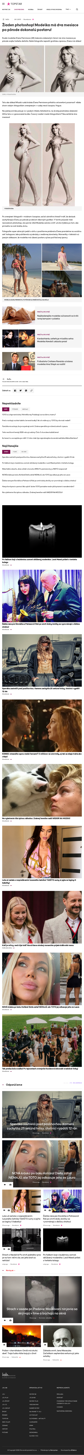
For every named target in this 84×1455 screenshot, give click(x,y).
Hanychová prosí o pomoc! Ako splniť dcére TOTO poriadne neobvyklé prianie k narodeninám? (38, 486)
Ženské (4, 1415)
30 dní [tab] (23, 452)
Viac (67, 9)
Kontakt (60, 1397)
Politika (32, 1429)
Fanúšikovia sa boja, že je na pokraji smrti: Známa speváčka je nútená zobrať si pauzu (35, 426)
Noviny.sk (6, 9)
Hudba (30, 9)
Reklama (60, 1394)
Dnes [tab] (6, 452)
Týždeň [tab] (15, 409)
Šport (40, 9)
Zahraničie (33, 1422)
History (5, 1429)
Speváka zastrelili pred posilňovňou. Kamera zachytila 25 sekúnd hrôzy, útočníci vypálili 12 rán (38, 457)
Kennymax (54, 1450)
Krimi (31, 1425)
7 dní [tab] (15, 452)
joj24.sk (32, 1397)
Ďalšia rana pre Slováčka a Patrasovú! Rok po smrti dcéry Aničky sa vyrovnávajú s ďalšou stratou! (39, 481)
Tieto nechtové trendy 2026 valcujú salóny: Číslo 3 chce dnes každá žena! (30, 432)
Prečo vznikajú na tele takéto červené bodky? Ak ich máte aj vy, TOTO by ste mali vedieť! (36, 420)
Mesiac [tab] (25, 409)
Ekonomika (33, 1432)
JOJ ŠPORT (6, 1401)
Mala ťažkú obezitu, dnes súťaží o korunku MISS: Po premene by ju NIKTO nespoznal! (34, 469)
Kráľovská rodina (54, 9)
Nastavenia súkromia (64, 1411)
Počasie (5, 1432)
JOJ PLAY (5, 1397)
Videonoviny (34, 1404)
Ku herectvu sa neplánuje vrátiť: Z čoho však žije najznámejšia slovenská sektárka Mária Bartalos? (40, 438)
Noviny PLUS (33, 1401)
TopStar (5, 1418)
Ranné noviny (34, 1408)
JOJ (3, 1394)
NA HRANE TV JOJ (35, 1411)
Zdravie (5, 1425)
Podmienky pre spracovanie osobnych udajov (67, 1402)
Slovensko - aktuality (37, 1418)
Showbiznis (19, 9)
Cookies (60, 1407)
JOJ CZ (4, 1404)
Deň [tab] (5, 409)
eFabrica (73, 1450)
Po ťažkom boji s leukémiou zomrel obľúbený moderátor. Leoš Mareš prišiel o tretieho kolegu (38, 463)
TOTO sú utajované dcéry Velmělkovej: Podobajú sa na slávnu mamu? (29, 415)
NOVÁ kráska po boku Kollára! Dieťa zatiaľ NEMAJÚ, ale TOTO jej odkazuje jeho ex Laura (36, 475)
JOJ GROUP (6, 1408)
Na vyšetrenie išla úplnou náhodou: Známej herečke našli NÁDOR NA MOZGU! (32, 492)
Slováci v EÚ (33, 1436)
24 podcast (33, 1415)
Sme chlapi (6, 1422)
